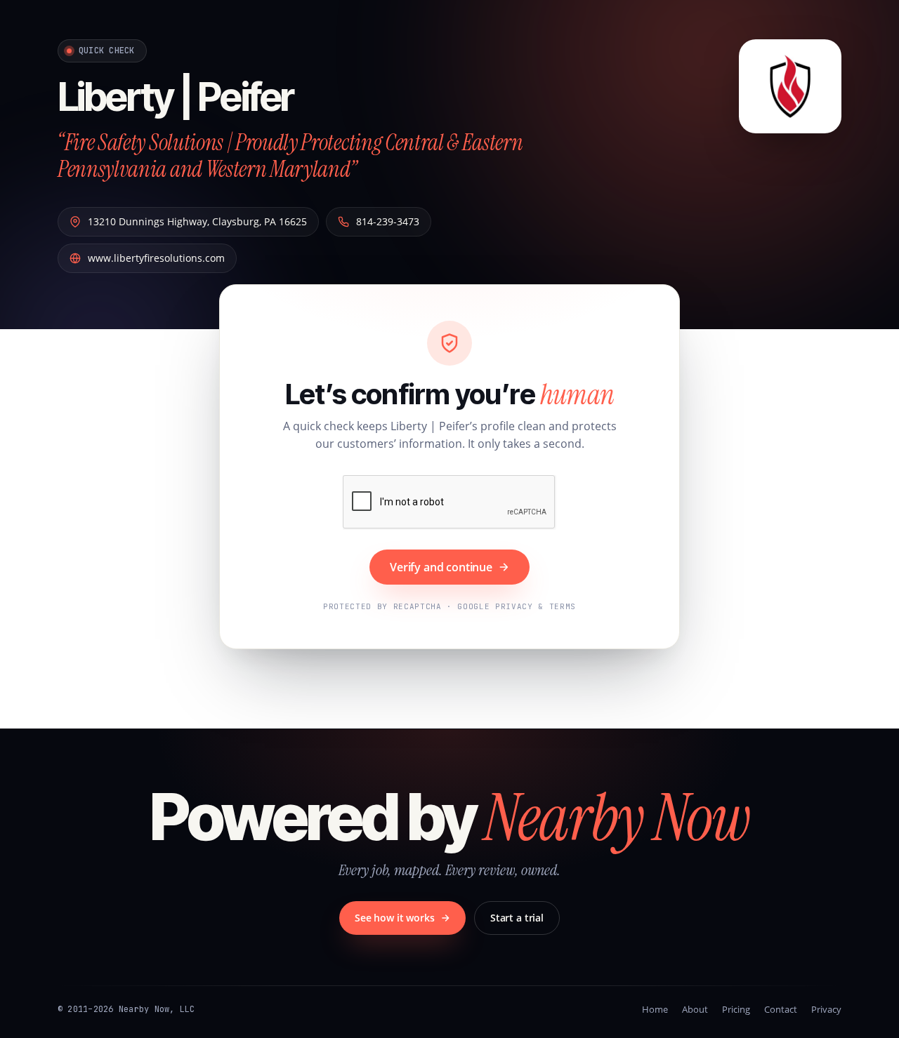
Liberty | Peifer (176, 97)
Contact (780, 1009)
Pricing (736, 1009)
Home (655, 1009)
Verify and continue (441, 567)
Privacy (826, 1009)
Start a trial (517, 917)
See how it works (395, 917)
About (695, 1009)
